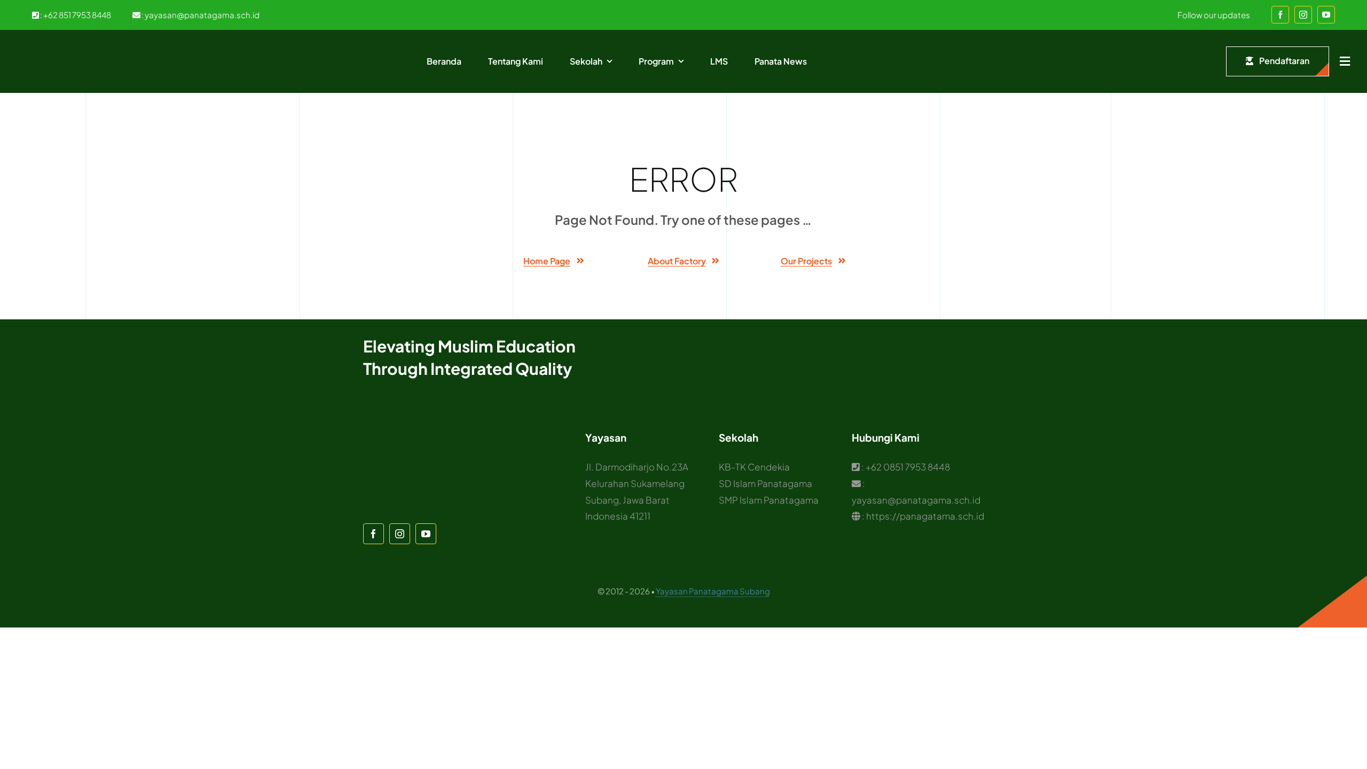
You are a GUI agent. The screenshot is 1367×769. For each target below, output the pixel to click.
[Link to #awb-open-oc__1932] (1345, 61)
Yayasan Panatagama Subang (713, 591)
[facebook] (1280, 14)
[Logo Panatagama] (64, 46)
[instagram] (1303, 14)
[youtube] (1326, 14)
